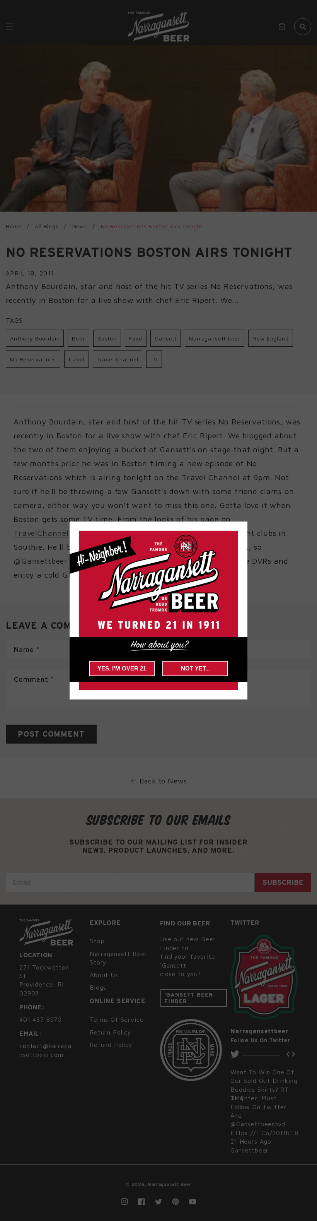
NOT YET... (195, 668)
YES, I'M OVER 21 (121, 668)
